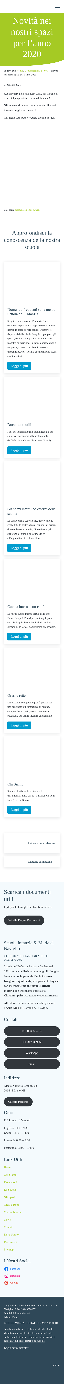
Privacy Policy (11, 1317)
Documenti (10, 1242)
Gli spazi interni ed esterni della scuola (31, 511)
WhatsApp (32, 1052)
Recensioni (10, 1182)
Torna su (55, 1365)
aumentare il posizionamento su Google (24, 1340)
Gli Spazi (9, 1197)
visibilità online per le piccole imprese (23, 1333)
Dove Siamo (11, 1234)
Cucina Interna (12, 1212)
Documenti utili (19, 425)
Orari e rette (16, 695)
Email (31, 1064)
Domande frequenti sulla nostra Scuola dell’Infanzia (31, 311)
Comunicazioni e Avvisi (27, 209)
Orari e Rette (11, 1204)
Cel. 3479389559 (32, 1042)
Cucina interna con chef (25, 607)
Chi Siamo (15, 784)
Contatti (8, 1227)
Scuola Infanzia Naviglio (16, 1329)
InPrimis (47, 1333)
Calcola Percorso (18, 1101)
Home (7, 1167)
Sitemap (9, 1249)
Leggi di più (21, 366)
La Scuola (10, 1189)
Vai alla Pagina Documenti (24, 920)
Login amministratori (16, 1347)
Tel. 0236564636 (32, 1031)
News (7, 1219)
